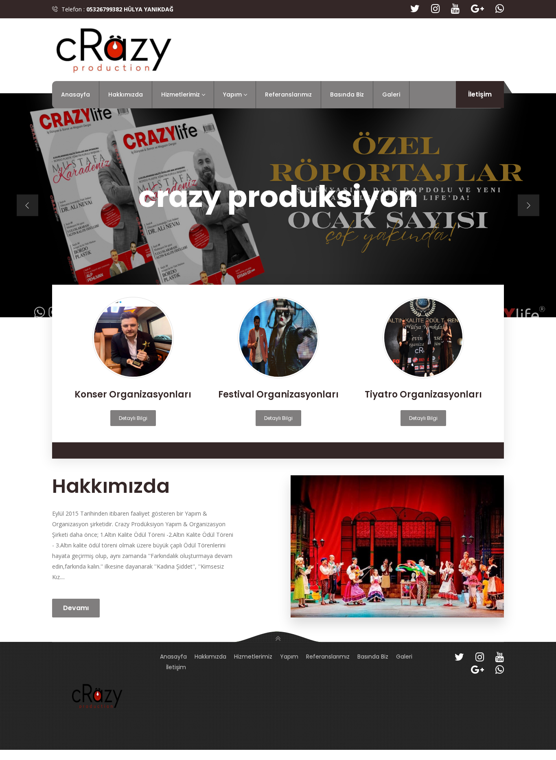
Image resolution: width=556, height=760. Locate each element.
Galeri (391, 94)
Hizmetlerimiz (180, 94)
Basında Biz (347, 94)
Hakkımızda (125, 94)
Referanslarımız (288, 94)
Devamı (76, 608)
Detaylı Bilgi (133, 418)
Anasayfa (75, 94)
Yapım (232, 94)
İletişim (480, 94)
